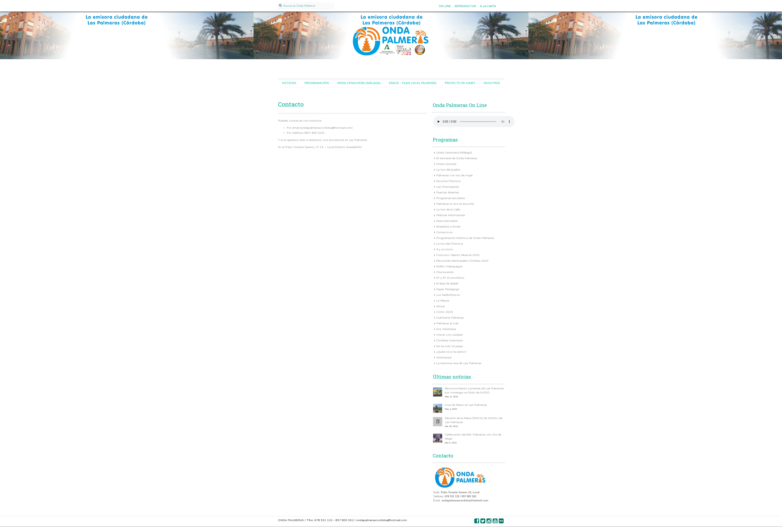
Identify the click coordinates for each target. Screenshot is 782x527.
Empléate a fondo (448, 226)
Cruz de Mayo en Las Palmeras (466, 405)
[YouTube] (495, 522)
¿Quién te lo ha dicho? (451, 352)
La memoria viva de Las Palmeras (458, 363)
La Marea (442, 300)
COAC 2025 (444, 312)
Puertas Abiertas (447, 192)
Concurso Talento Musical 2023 (458, 255)
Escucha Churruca (448, 181)
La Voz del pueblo (448, 169)
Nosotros (492, 83)
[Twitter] (483, 522)
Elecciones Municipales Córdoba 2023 (462, 260)
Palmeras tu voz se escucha (455, 204)
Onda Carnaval (446, 164)
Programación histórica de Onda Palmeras (465, 238)
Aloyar (440, 306)
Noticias (289, 83)
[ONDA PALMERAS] (391, 40)
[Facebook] (477, 522)
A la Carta (488, 6)
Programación (316, 83)
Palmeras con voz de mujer (454, 175)
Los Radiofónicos (448, 295)
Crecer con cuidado (449, 334)
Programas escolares (450, 198)
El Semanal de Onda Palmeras (456, 158)
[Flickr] (501, 522)
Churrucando (445, 272)
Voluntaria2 (444, 357)
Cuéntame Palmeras (450, 317)
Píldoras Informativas (450, 215)
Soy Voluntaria (446, 329)
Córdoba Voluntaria (449, 340)
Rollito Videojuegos (449, 266)
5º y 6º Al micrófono (450, 278)
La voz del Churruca (449, 243)
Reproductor (465, 6)
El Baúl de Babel (447, 283)
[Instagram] (489, 522)
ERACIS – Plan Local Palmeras (413, 83)
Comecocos (444, 232)
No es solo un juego (449, 346)
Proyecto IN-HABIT (460, 83)
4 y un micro (444, 249)
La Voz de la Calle (448, 209)
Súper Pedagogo (447, 289)
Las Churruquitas (447, 186)
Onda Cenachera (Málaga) (359, 83)
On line (445, 6)
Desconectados (447, 221)
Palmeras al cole (447, 323)
